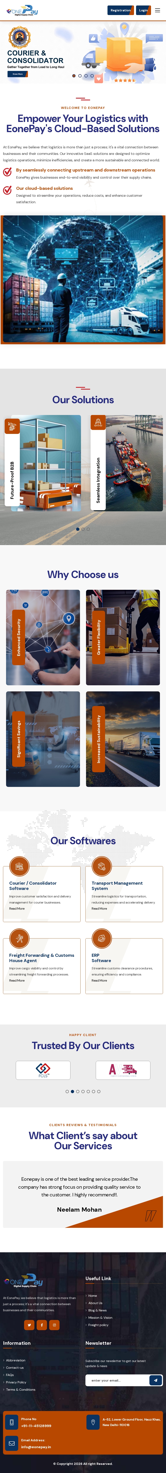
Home (92, 1296)
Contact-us (15, 1368)
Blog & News (97, 1310)
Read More (17, 908)
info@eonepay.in (36, 1447)
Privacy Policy (16, 1382)
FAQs (10, 1375)
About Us (95, 1303)
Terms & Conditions (20, 1390)
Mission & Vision (100, 1318)
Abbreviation (15, 1360)
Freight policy (98, 1325)
